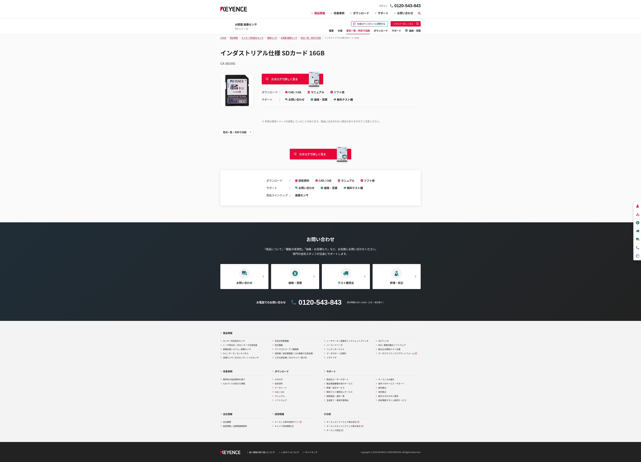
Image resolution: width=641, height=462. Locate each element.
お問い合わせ (405, 13)
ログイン (383, 5)
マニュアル (318, 92)
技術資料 (303, 180)
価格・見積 (320, 99)
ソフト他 (339, 92)
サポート (383, 13)
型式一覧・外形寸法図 (234, 132)
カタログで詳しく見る (284, 79)
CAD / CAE (295, 92)
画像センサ (301, 195)
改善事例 (339, 13)
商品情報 (319, 13)
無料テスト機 (345, 99)
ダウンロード (361, 13)
